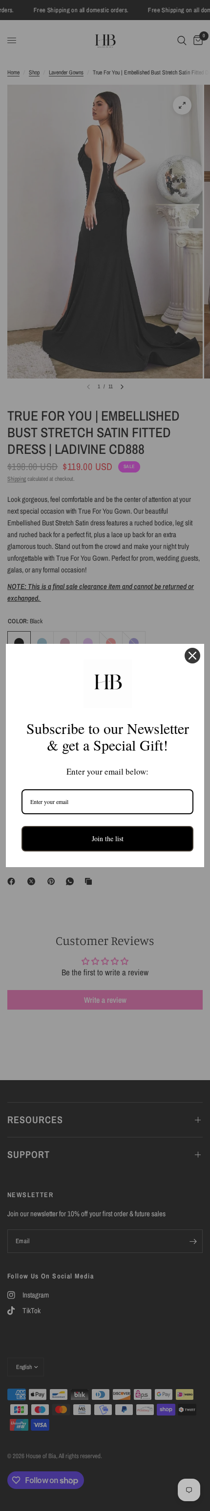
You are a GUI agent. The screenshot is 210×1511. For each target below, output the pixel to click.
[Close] (192, 655)
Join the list (108, 838)
